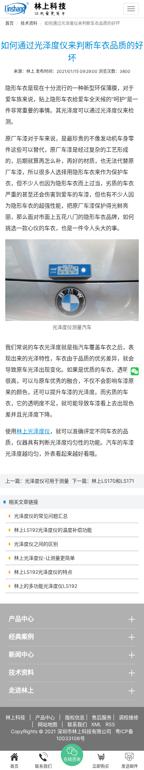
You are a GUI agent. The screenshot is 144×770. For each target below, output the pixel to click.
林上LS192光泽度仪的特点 (43, 572)
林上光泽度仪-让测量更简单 (44, 558)
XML (96, 724)
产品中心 (45, 717)
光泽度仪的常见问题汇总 (41, 516)
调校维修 (128, 717)
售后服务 (101, 717)
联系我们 (77, 724)
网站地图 (47, 724)
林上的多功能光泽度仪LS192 (45, 586)
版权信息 (75, 717)
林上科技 (15, 717)
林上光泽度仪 (33, 431)
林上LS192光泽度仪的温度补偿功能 (53, 530)
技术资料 (29, 23)
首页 (9, 23)
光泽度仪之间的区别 (36, 544)
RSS (110, 724)
